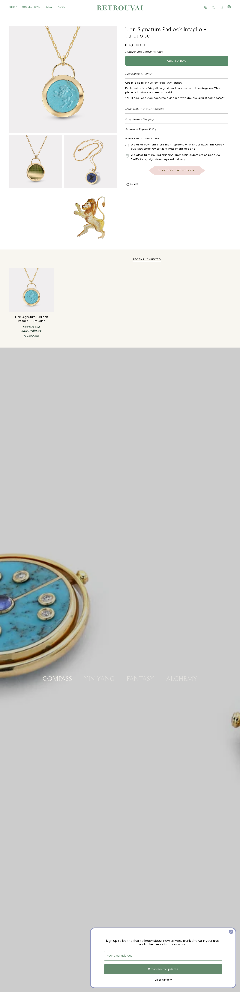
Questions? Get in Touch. (177, 170)
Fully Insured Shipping (139, 119)
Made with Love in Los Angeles (144, 109)
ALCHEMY (181, 678)
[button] (13, 7)
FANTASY (140, 678)
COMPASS (57, 678)
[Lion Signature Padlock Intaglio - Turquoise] (31, 290)
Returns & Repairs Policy (140, 129)
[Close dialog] (231, 931)
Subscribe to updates (163, 969)
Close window (163, 980)
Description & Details (138, 74)
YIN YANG (99, 678)
